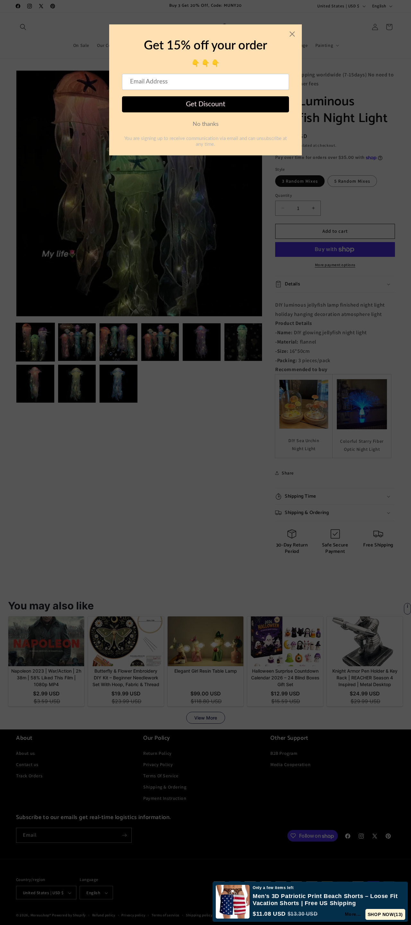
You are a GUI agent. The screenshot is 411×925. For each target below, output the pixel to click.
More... (353, 914)
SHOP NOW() (385, 914)
